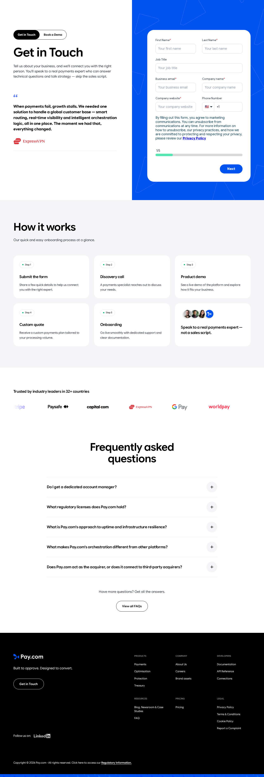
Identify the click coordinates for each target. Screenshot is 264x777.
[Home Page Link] (28, 657)
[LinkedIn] (42, 735)
